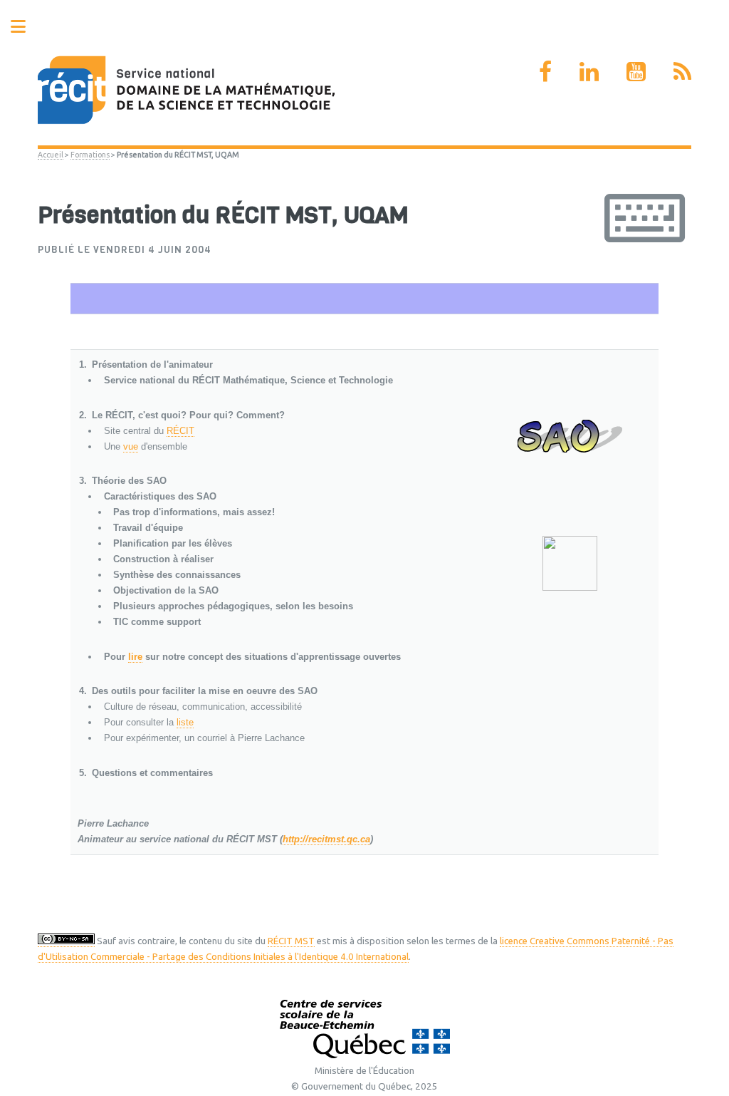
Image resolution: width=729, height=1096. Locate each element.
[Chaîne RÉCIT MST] (636, 71)
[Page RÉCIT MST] (545, 71)
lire (135, 656)
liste (185, 722)
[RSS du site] (682, 71)
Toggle (25, 26)
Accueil (50, 154)
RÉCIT (180, 430)
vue (130, 446)
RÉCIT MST (291, 941)
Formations (90, 154)
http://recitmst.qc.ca (326, 839)
